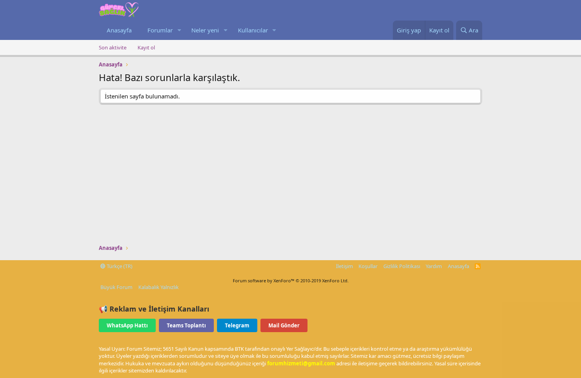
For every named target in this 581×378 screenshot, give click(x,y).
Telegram (237, 325)
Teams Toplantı (186, 325)
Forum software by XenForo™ (291, 281)
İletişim (344, 266)
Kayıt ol (146, 47)
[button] (179, 30)
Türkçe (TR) (119, 266)
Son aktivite (112, 47)
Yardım (434, 266)
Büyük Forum (116, 287)
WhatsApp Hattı (127, 325)
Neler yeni (205, 30)
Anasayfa (119, 30)
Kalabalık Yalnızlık (158, 287)
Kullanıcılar (253, 30)
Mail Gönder (284, 325)
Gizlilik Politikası (401, 266)
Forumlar (160, 30)
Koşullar (367, 266)
